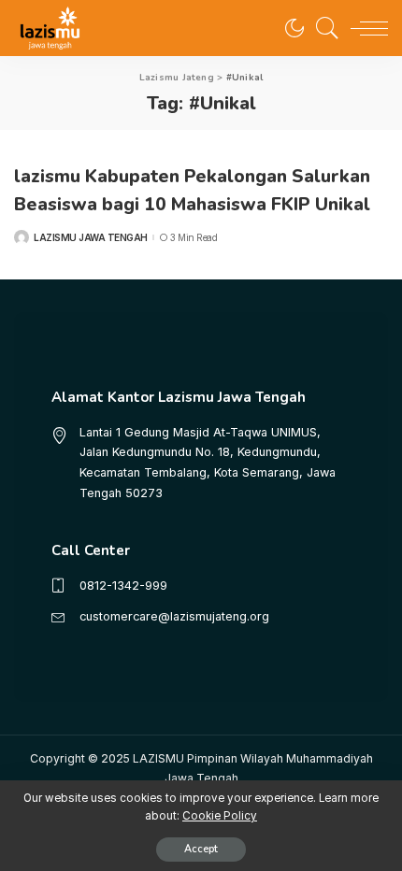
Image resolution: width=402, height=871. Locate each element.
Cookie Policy (219, 815)
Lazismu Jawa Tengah (91, 237)
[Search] (322, 28)
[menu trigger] (364, 28)
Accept (201, 849)
